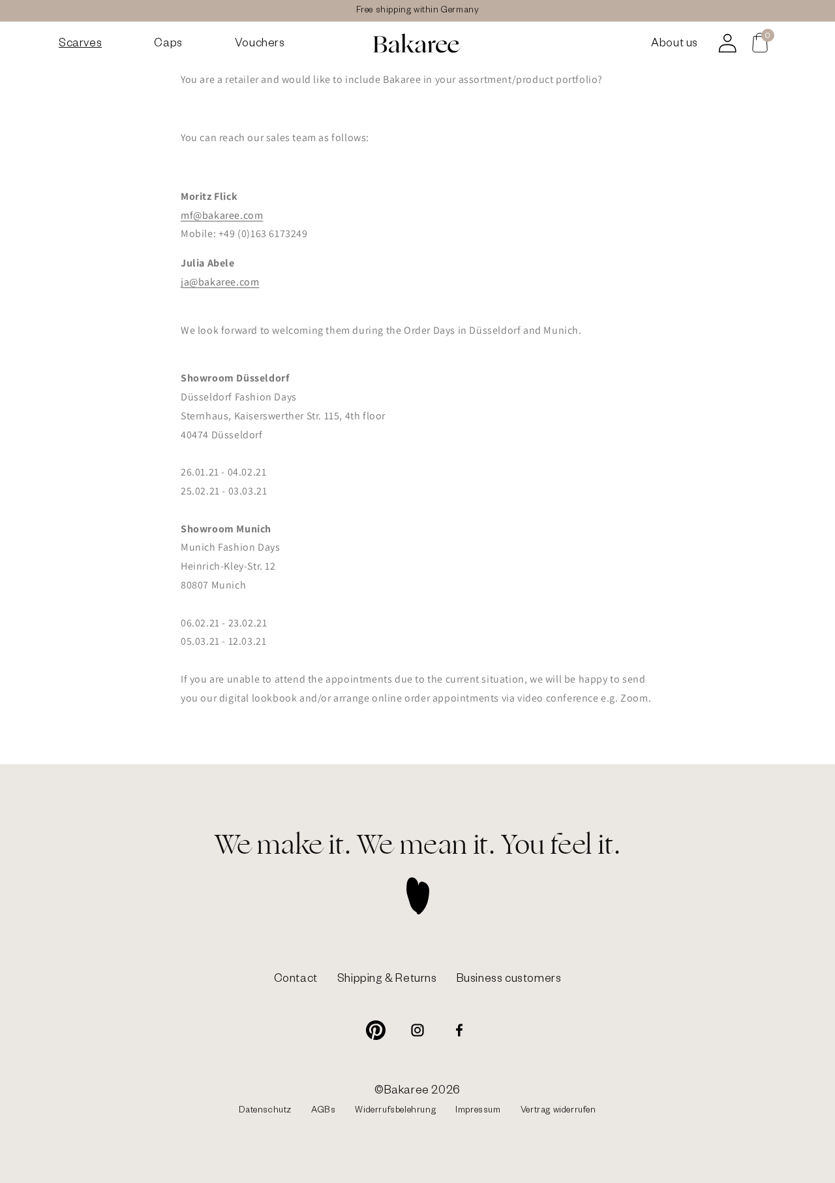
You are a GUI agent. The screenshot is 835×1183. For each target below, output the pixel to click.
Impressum (477, 1111)
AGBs (323, 1111)
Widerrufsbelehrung (395, 1111)
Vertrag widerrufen (558, 1111)
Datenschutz (265, 1111)
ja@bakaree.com (220, 282)
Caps (168, 45)
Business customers (509, 980)
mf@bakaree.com (222, 215)
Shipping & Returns (387, 980)
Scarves (80, 45)
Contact (296, 980)
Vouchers (260, 45)
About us (674, 45)
